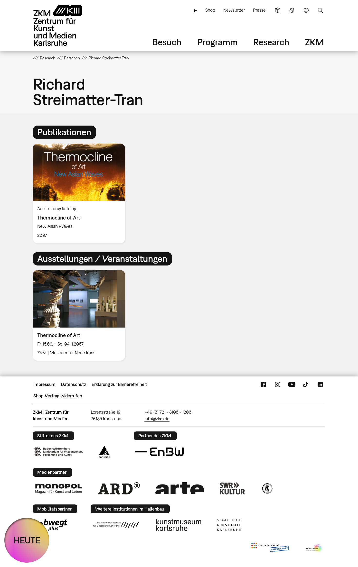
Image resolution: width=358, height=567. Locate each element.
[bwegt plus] (50, 525)
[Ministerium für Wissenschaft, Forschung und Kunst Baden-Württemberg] (58, 451)
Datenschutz (73, 384)
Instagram (278, 384)
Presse (259, 10)
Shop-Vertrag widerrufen (57, 395)
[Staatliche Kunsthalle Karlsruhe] (229, 525)
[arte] (179, 488)
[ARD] (119, 488)
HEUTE (27, 540)
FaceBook (263, 384)
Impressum (44, 384)
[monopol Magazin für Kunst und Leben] (58, 488)
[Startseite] (64, 25)
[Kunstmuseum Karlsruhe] (178, 525)
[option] (81, 193)
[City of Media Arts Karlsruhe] (314, 548)
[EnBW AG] (159, 452)
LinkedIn (320, 384)
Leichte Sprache (278, 10)
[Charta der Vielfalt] (270, 548)
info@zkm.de (157, 418)
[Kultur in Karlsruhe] (267, 488)
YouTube (292, 384)
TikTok (306, 384)
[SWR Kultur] (232, 488)
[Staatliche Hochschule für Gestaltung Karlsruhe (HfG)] (116, 525)
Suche (320, 10)
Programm (217, 42)
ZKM (314, 42)
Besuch (166, 42)
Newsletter (234, 10)
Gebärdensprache (292, 10)
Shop (210, 10)
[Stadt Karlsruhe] (104, 452)
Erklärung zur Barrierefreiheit (119, 384)
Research (271, 42)
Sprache (306, 10)
